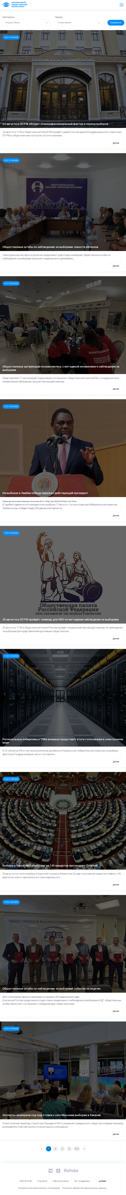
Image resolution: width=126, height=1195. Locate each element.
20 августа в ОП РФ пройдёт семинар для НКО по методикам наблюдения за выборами (60, 619)
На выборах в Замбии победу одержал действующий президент (45, 493)
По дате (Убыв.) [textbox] (12, 22)
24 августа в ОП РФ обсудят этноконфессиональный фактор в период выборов (55, 123)
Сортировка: (8, 17)
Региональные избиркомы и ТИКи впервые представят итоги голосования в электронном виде (62, 741)
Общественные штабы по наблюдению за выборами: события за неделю (51, 988)
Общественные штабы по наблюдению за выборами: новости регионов (50, 247)
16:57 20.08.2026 (11, 283)
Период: (59, 17)
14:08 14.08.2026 (11, 902)
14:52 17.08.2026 (11, 779)
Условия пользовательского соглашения (39, 1188)
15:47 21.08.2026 (11, 37)
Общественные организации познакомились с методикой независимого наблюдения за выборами (60, 368)
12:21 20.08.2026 (11, 406)
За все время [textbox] (64, 22)
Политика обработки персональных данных (84, 1188)
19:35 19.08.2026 (11, 533)
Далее (116, 143)
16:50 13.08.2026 (11, 1028)
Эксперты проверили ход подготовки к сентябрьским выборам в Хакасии (51, 1115)
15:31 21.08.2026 (11, 160)
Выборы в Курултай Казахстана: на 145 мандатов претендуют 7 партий (49, 865)
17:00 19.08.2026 (11, 656)
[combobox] (26, 23)
